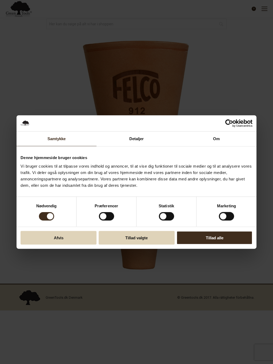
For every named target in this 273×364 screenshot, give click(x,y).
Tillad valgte (136, 237)
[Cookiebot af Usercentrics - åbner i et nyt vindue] (229, 123)
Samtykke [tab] (56, 138)
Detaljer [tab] (136, 138)
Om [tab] (216, 138)
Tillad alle (214, 237)
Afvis (58, 237)
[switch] (106, 216)
